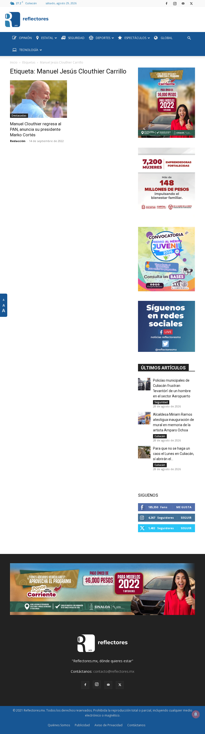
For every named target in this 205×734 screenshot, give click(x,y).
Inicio (14, 62)
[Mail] (183, 3)
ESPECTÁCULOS (135, 38)
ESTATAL (47, 38)
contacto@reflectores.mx (113, 671)
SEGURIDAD (76, 38)
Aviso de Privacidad (108, 725)
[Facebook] (166, 3)
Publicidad (82, 725)
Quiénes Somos (59, 725)
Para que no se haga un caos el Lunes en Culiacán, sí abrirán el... (173, 453)
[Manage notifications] (196, 714)
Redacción (18, 141)
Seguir (186, 517)
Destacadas (19, 115)
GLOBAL (166, 38)
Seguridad (161, 402)
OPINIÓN (25, 38)
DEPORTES (103, 38)
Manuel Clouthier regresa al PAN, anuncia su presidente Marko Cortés (35, 129)
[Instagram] (174, 3)
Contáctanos (136, 725)
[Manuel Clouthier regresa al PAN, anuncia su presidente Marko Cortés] (38, 99)
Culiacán (159, 436)
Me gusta (184, 507)
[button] (189, 38)
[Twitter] (191, 3)
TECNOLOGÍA (28, 50)
